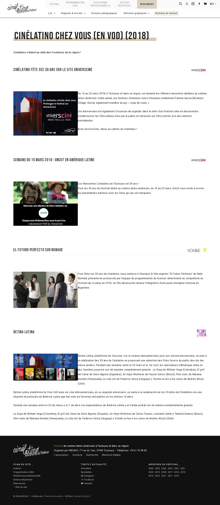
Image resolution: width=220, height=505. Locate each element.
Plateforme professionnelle (26, 476)
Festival (17, 468)
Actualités (86, 468)
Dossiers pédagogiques (104, 13)
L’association (61, 455)
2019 (157, 472)
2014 (151, 476)
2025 (157, 468)
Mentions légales (111, 455)
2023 (170, 468)
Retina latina (23, 332)
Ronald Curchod (82, 496)
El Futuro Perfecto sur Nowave (38, 249)
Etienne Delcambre (53, 496)
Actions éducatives (22, 479)
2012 (163, 476)
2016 (176, 472)
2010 (176, 476)
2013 (157, 476)
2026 (151, 468)
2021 (183, 468)
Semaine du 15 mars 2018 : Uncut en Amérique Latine (54, 159)
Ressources (19, 483)
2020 (151, 472)
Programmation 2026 (23, 472)
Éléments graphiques (135, 13)
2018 (163, 472)
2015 (183, 472)
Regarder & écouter (72, 13)
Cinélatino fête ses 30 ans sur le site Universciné (52, 69)
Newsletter (86, 472)
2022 (176, 468)
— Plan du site (20, 487)
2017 (170, 472)
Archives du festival (166, 13)
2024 (163, 468)
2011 (170, 476)
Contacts (77, 455)
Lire (50, 13)
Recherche (92, 455)
